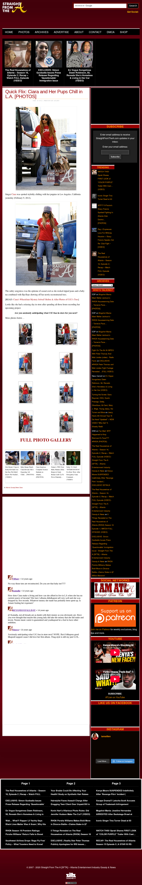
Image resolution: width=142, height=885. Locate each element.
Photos (24, 32)
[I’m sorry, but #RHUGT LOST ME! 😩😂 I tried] (109, 746)
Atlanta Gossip (10, 487)
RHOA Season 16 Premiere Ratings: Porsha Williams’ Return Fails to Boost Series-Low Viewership (24, 834)
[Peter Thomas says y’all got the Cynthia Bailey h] (97, 753)
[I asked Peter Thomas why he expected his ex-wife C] (133, 746)
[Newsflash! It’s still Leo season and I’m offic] (97, 746)
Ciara (14, 194)
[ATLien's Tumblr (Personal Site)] (115, 596)
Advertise (61, 32)
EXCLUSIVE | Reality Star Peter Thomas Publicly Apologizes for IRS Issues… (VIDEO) (70, 844)
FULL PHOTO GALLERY (46, 440)
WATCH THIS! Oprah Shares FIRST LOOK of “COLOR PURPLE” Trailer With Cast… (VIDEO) (116, 834)
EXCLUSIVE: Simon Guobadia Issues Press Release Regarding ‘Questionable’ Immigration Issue (48, 75)
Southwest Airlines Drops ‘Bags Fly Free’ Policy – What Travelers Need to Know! (25, 842)
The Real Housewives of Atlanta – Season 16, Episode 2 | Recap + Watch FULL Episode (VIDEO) (18, 75)
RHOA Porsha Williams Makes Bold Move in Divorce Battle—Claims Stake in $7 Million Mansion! (103, 568)
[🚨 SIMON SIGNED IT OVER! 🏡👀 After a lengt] (133, 753)
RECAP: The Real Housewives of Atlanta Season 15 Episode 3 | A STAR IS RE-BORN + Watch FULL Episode (115, 844)
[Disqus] (46, 609)
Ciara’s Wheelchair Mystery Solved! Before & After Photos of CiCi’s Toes (45, 299)
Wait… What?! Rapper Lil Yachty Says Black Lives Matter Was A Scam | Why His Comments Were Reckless (26, 824)
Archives (42, 32)
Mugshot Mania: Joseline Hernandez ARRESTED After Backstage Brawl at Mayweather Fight (114, 814)
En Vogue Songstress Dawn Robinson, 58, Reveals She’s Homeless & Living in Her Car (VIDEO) (80, 75)
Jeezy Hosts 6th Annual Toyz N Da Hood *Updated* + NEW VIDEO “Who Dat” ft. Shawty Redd (103, 419)
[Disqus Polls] (46, 533)
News (17, 487)
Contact (95, 32)
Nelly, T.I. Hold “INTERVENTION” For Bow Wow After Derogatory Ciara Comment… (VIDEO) (73, 473)
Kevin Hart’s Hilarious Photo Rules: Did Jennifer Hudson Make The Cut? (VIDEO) (70, 812)
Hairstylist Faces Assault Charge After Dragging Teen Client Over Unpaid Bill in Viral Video (70, 804)
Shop (124, 32)
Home (9, 32)
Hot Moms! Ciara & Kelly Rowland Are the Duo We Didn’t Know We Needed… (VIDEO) (12, 472)
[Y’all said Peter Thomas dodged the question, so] (121, 746)
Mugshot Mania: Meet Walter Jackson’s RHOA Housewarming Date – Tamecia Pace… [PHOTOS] (103, 301)
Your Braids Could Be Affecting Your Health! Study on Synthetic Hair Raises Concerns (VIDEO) (69, 794)
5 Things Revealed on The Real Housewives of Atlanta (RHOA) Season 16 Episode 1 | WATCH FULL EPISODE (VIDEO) (71, 836)
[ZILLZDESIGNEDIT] (71, 878)
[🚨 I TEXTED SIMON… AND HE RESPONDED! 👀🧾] (121, 753)
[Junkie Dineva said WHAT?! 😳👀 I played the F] (109, 753)
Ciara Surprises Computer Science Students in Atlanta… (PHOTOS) (42, 472)
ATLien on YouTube (115, 697)
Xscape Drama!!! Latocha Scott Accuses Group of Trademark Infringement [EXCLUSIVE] (115, 804)
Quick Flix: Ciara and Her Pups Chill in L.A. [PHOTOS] (43, 94)
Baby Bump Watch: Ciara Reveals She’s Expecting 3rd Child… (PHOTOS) (27, 471)
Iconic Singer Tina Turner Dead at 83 (113, 820)
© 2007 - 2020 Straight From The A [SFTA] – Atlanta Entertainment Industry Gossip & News (71, 867)
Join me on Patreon (100, 629)
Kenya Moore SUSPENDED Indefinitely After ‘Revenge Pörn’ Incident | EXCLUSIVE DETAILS (102, 477)
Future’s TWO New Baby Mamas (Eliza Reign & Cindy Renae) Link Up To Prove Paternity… (57, 472)
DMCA (111, 32)
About (79, 32)
